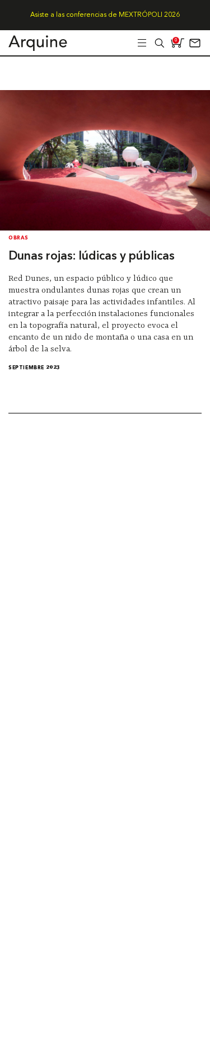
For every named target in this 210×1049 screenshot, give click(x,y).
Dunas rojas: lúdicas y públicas (91, 256)
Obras (18, 238)
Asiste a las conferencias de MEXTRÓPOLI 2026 (105, 15)
